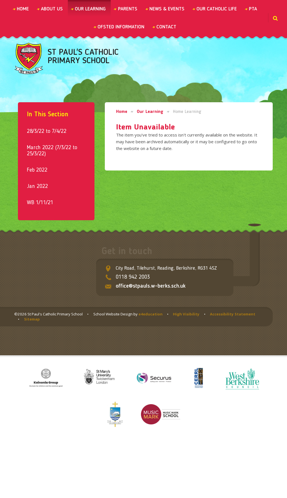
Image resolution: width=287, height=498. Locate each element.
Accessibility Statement (232, 314)
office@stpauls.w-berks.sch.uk (151, 286)
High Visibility (186, 314)
